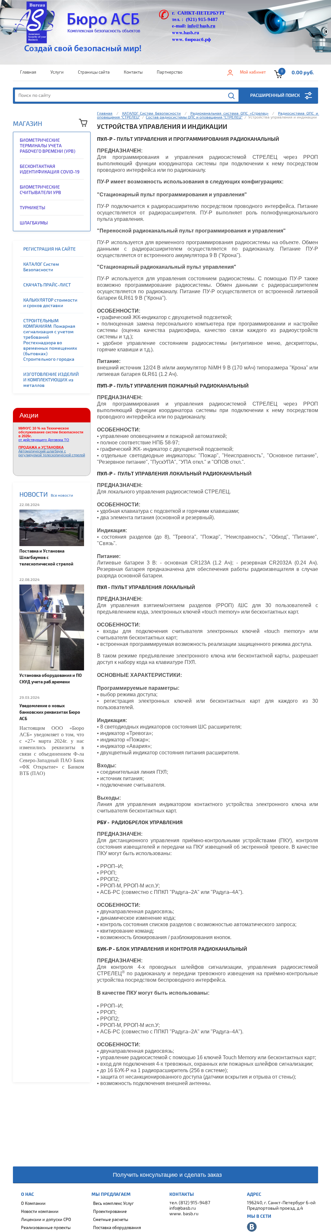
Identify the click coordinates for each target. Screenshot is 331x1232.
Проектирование (110, 1211)
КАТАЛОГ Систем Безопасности (41, 267)
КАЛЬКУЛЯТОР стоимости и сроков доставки (50, 302)
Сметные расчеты (110, 1219)
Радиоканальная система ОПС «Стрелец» (229, 113)
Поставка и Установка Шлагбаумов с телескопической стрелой (46, 558)
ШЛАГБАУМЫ (34, 223)
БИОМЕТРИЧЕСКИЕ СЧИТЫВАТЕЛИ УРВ (40, 189)
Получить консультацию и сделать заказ (167, 1175)
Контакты (133, 72)
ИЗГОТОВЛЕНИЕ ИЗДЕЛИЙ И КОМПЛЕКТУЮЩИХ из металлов (51, 380)
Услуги (57, 72)
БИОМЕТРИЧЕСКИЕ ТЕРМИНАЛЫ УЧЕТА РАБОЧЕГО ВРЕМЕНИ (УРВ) (47, 146)
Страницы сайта (94, 72)
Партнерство (169, 72)
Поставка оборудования (117, 1227)
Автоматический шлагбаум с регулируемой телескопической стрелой (51, 451)
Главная (28, 72)
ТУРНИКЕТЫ (32, 208)
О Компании (33, 1203)
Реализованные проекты (46, 1227)
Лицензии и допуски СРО (46, 1219)
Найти (231, 96)
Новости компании (40, 1211)
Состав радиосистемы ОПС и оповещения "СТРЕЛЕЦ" (194, 117)
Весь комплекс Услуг (113, 1203)
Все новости (62, 495)
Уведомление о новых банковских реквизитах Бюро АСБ (49, 712)
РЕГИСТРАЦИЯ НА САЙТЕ (49, 249)
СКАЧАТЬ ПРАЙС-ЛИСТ (47, 285)
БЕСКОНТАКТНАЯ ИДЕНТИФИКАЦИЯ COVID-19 (50, 169)
